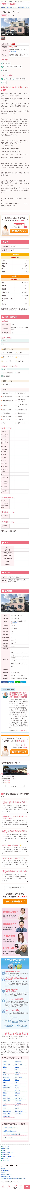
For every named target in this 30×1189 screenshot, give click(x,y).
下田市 (4, 1108)
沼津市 (4, 1090)
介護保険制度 (5, 1154)
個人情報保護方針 (5, 1176)
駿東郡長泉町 (6, 1098)
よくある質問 (5, 1160)
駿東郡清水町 (18, 1098)
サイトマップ (5, 1146)
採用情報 (3, 1172)
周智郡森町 (6, 1074)
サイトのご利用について (7, 1174)
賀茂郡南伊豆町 (19, 1111)
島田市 (17, 1082)
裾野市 (4, 1095)
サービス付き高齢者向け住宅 (12, 1134)
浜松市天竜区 (18, 1064)
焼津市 (17, 1080)
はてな (24, 682)
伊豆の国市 (18, 1103)
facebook (4, 682)
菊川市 (4, 1072)
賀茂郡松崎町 (6, 1116)
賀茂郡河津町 (18, 1113)
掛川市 (17, 1067)
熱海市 (4, 1106)
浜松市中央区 (18, 1061)
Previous (1, 774)
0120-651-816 (22, 730)
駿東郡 (17, 1095)
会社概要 (3, 1168)
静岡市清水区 (6, 1080)
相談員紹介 (5, 1158)
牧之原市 (5, 1085)
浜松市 (4, 1061)
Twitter (12, 682)
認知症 (3, 1150)
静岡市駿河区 (18, 1077)
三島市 (4, 1093)
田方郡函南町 (18, 1100)
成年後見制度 (5, 1148)
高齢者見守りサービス (7, 1152)
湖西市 (17, 1069)
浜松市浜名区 (6, 1064)
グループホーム (8, 1137)
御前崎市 (17, 1072)
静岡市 (17, 1074)
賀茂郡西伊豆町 (7, 1113)
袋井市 (4, 1069)
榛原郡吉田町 (6, 1087)
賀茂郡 (17, 1108)
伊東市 (4, 1103)
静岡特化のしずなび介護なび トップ (9, 7)
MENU (27, 1188)
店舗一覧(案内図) (5, 1170)
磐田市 (4, 1067)
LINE (18, 682)
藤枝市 (4, 1082)
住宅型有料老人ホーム (10, 1131)
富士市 (17, 1087)
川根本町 (17, 1085)
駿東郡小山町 (6, 1100)
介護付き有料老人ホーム (11, 1128)
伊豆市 (17, 1106)
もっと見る (14, 786)
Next (28, 774)
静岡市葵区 (6, 1077)
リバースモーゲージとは (8, 1156)
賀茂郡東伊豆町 (7, 1111)
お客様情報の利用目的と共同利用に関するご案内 (13, 1178)
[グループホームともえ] (15, 27)
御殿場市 (17, 1093)
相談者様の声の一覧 (15, 887)
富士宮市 (17, 1090)
